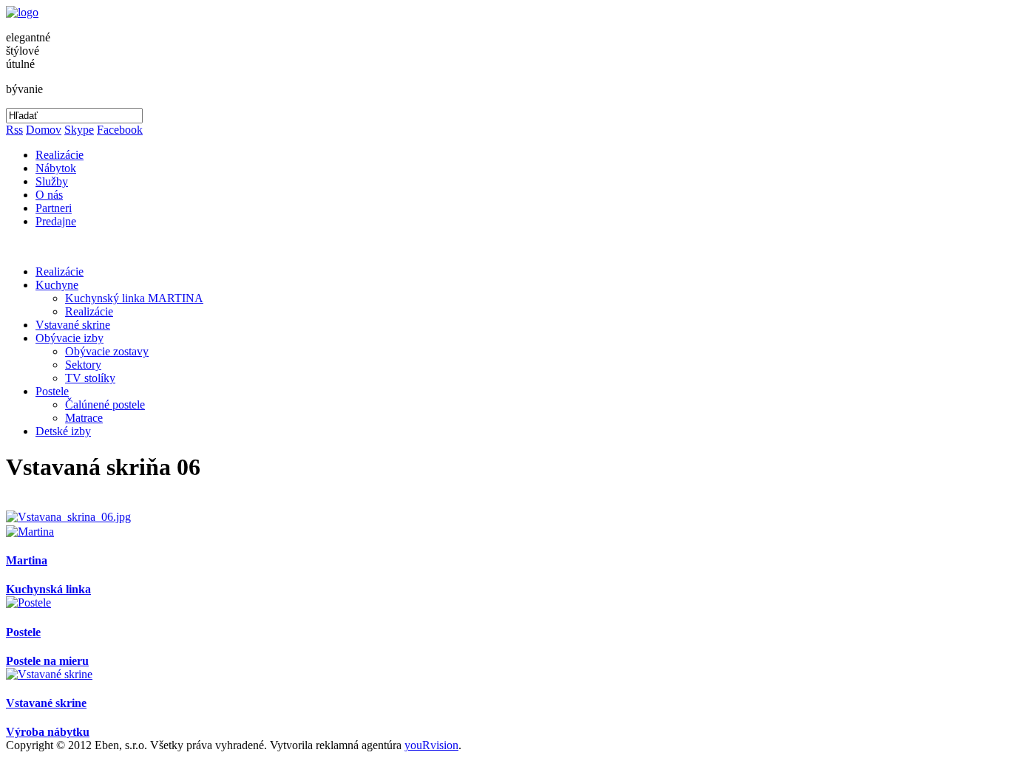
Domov (43, 129)
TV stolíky (90, 378)
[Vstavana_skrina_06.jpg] (68, 517)
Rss (14, 129)
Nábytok (55, 168)
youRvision (431, 745)
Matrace (84, 418)
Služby (51, 181)
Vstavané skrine (72, 324)
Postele (52, 391)
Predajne (55, 221)
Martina (26, 560)
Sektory (83, 364)
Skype (79, 129)
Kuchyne (56, 285)
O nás (49, 194)
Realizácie (59, 154)
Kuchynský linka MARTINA (134, 298)
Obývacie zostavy (107, 351)
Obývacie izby (69, 338)
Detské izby (63, 431)
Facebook (120, 129)
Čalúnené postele (105, 404)
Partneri (53, 208)
